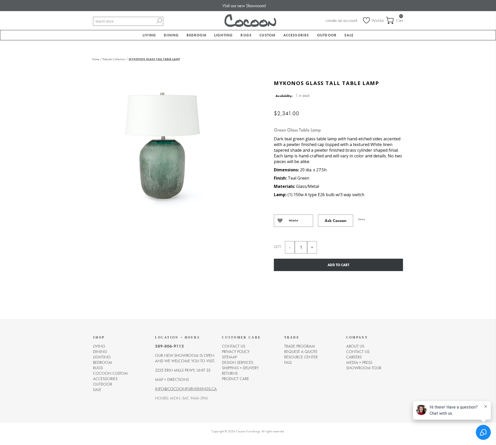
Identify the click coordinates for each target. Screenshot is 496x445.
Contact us (233, 346)
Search (159, 21)
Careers (354, 357)
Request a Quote (300, 351)
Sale (97, 389)
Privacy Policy (236, 351)
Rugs (98, 368)
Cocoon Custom (110, 373)
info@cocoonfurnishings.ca (186, 389)
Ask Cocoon (335, 220)
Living (99, 346)
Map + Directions (172, 379)
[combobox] (124, 21)
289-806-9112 (169, 346)
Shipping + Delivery (240, 368)
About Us (355, 346)
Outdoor (102, 384)
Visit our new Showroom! (244, 6)
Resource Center (301, 357)
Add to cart (338, 265)
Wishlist (293, 220)
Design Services (237, 362)
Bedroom (102, 362)
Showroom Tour (363, 368)
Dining (100, 351)
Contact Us (357, 351)
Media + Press (359, 362)
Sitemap (229, 357)
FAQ (288, 362)
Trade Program (299, 346)
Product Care (235, 378)
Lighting (102, 357)
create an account (341, 20)
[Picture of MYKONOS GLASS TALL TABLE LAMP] (164, 145)
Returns (230, 373)
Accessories (105, 378)
